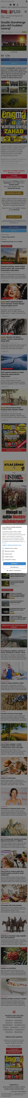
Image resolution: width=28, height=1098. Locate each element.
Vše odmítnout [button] (14, 567)
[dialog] (14, 549)
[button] (14, 545)
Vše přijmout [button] (14, 563)
